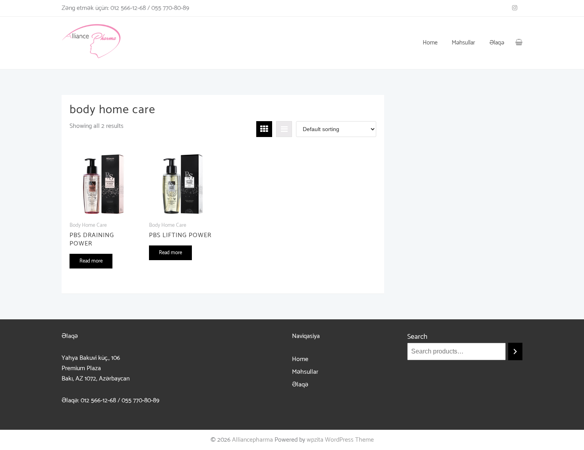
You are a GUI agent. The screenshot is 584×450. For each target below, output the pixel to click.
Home (300, 359)
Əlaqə (300, 384)
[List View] (284, 129)
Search (417, 337)
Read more (90, 261)
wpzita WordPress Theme (340, 440)
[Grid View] (264, 129)
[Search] (515, 352)
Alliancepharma (252, 440)
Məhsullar (305, 372)
